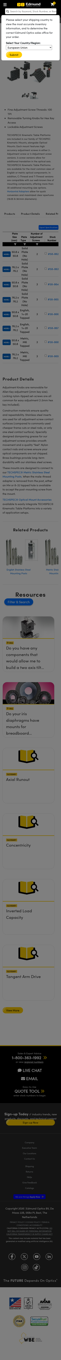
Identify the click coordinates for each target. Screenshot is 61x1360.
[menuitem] (5, 4)
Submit (14, 54)
